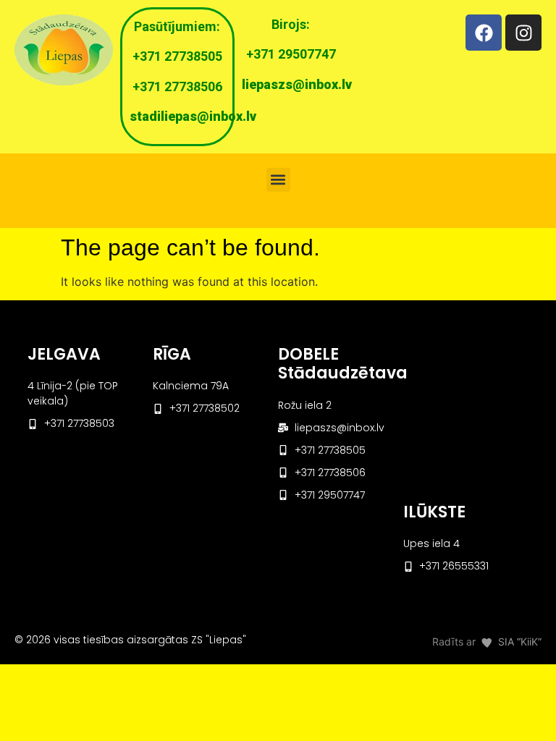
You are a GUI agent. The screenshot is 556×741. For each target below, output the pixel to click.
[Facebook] (484, 32)
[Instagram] (523, 32)
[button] (278, 180)
